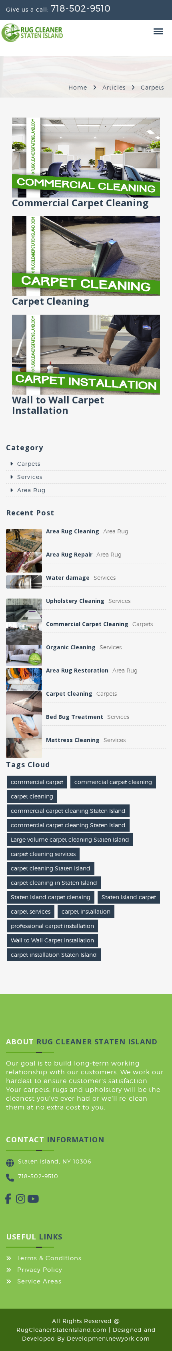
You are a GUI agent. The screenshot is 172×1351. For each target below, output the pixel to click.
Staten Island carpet (129, 897)
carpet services (30, 911)
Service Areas (39, 1281)
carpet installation (86, 911)
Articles (114, 87)
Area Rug (31, 490)
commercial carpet (37, 781)
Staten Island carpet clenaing (50, 897)
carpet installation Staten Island (54, 954)
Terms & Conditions (49, 1258)
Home (77, 87)
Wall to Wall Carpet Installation (52, 940)
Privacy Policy (39, 1269)
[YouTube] (27, 1200)
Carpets (28, 463)
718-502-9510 (81, 8)
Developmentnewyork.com (108, 1338)
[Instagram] (16, 1200)
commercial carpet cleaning (113, 781)
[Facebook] (5, 1200)
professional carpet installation (52, 925)
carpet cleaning (32, 796)
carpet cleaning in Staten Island (54, 882)
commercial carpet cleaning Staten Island (68, 810)
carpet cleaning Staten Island (50, 868)
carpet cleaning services (43, 853)
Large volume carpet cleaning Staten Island (70, 839)
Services (29, 476)
